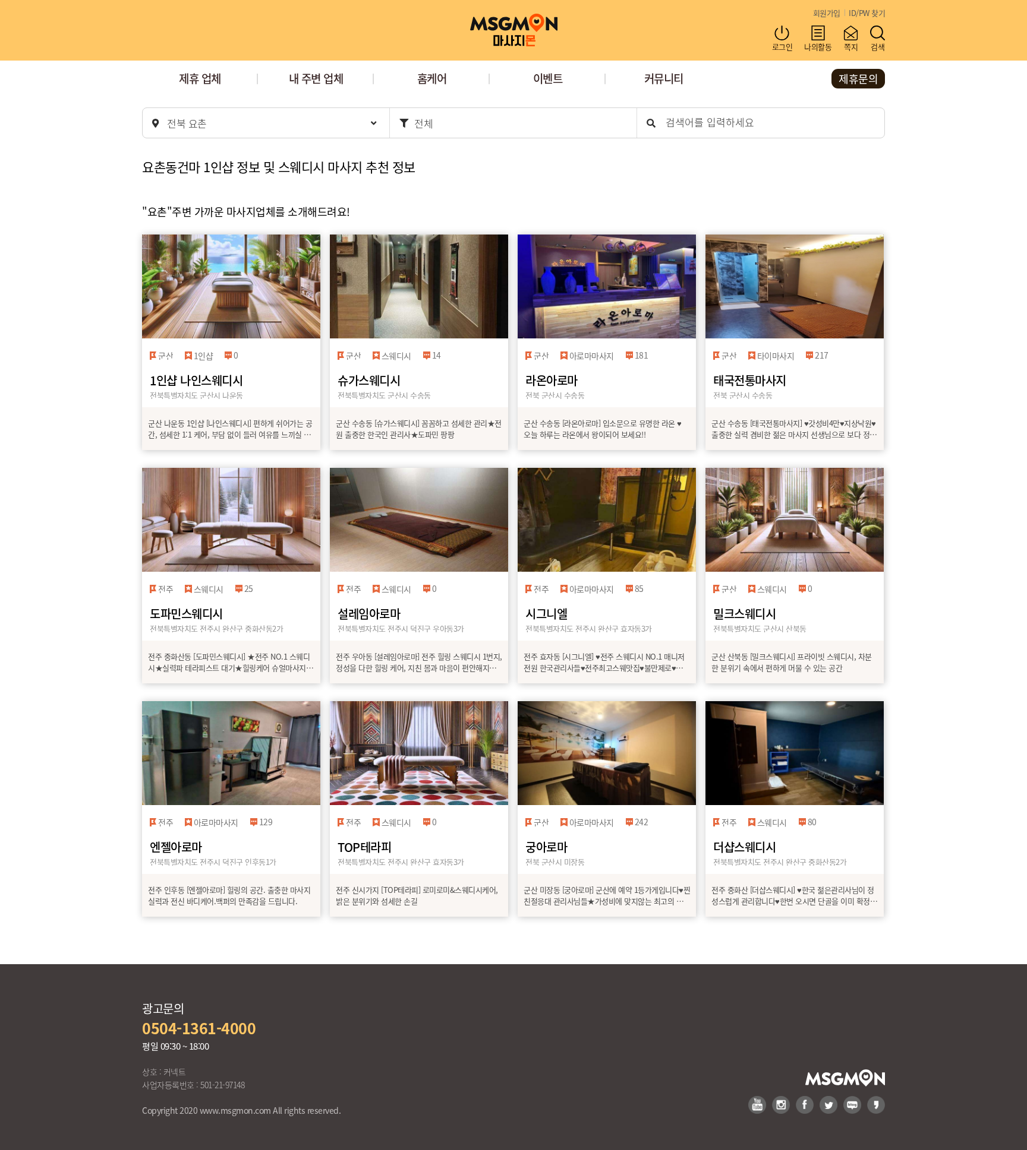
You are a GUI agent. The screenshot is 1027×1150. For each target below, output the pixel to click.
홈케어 (432, 78)
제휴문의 (858, 78)
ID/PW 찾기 (867, 13)
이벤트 (548, 78)
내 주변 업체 (316, 78)
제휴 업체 (200, 78)
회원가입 (826, 13)
